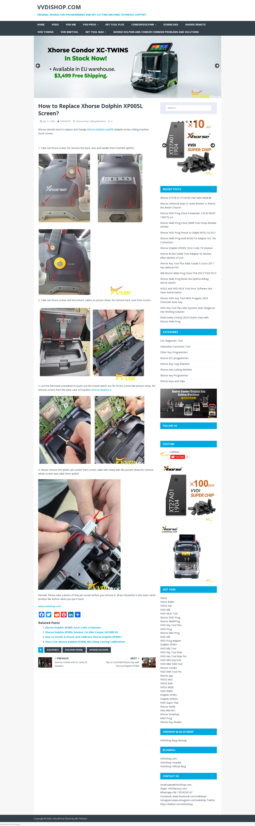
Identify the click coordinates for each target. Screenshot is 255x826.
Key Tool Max (95, 32)
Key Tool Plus (114, 24)
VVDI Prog (89, 24)
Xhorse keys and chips (172, 381)
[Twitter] (1, 20)
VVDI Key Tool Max (171, 652)
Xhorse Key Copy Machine (175, 363)
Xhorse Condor (168, 667)
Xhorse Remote (195, 24)
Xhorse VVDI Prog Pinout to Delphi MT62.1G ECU (187, 232)
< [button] (38, 66)
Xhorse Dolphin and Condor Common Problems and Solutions (156, 32)
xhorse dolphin (98, 649)
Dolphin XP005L (74, 649)
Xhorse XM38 (167, 706)
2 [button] (183, 122)
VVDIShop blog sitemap (173, 740)
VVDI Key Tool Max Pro (173, 656)
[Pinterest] (1, 24)
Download (170, 24)
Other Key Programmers (174, 352)
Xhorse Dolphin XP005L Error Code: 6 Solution (73, 627)
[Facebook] (1, 18)
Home (41, 24)
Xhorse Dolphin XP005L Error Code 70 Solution (186, 248)
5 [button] (195, 122)
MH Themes (81, 818)
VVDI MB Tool (168, 648)
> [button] (216, 66)
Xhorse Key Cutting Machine (91, 121)
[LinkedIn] (1, 25)
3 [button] (187, 122)
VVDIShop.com (168, 758)
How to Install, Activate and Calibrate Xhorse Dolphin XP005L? (83, 637)
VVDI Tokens (45, 32)
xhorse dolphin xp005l (100, 129)
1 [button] (179, 122)
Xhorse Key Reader (171, 722)
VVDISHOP (65, 121)
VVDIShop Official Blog (173, 766)
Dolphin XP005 (168, 644)
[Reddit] (1, 23)
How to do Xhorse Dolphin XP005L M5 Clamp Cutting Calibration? (85, 641)
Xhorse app (166, 675)
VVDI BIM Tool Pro (171, 671)
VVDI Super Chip (169, 702)
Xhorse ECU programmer (174, 358)
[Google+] (1, 21)
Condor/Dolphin (142, 24)
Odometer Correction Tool (175, 346)
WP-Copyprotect (16, 824)
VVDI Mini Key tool (170, 660)
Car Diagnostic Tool (171, 340)
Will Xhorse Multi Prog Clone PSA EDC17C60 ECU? (188, 273)
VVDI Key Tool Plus (171, 625)
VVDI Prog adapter (170, 640)
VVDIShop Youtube (170, 762)
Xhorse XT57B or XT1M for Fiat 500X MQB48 (185, 197)
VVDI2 (55, 24)
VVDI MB (71, 24)
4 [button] (191, 122)
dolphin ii (53, 649)
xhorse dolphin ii (101, 389)
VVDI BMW (166, 691)
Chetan (10, 824)
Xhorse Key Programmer (174, 375)
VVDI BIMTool (69, 32)
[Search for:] (188, 108)
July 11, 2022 (49, 121)
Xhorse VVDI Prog (170, 617)
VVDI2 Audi (166, 683)
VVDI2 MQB (167, 687)
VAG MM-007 (167, 710)
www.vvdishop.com (49, 606)
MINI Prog (166, 718)
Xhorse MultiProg (170, 621)
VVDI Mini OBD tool (171, 664)
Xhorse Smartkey (169, 714)
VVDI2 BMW (167, 602)
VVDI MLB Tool (169, 613)
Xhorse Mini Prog (170, 633)
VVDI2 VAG (166, 679)
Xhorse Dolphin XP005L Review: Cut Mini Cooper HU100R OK (81, 632)
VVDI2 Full (166, 605)
